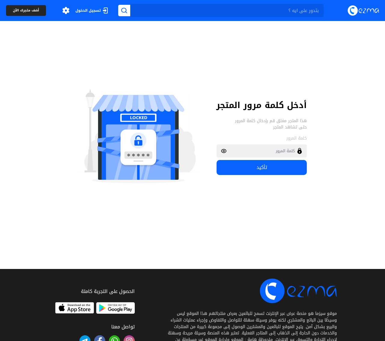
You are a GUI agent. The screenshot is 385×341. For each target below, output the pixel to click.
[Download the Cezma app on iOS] (74, 308)
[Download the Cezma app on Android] (115, 308)
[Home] (363, 10)
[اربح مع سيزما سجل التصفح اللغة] (65, 10)
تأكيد (262, 167)
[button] (65, 10)
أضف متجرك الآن (26, 10)
